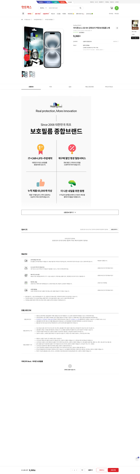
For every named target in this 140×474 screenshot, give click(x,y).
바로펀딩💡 (71, 14)
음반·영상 (37, 14)
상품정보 (31, 87)
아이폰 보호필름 (49, 19)
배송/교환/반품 (89, 87)
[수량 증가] (76, 470)
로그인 (96, 2)
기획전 (133, 34)
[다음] (66, 47)
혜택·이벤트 (134, 31)
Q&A (70, 87)
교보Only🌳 (89, 14)
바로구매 (113, 470)
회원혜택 (101, 2)
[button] (117, 28)
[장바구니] (111, 8)
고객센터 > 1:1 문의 (75, 319)
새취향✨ (30, 14)
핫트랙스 (42, 8)
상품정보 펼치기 (69, 212)
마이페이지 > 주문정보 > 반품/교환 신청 (45, 319)
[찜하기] (82, 470)
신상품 (58, 14)
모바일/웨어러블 (37, 19)
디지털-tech (27, 19)
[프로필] (117, 8)
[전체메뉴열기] (23, 13)
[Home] (22, 19)
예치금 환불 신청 (135, 38)
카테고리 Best (109, 87)
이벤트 (64, 14)
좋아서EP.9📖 (80, 14)
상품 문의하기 (114, 229)
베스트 (53, 14)
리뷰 (50, 87)
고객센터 (117, 2)
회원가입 (92, 2)
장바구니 (101, 470)
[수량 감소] (72, 470)
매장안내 (112, 2)
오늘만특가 (46, 14)
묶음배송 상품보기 (99, 49)
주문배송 (107, 2)
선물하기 (90, 470)
